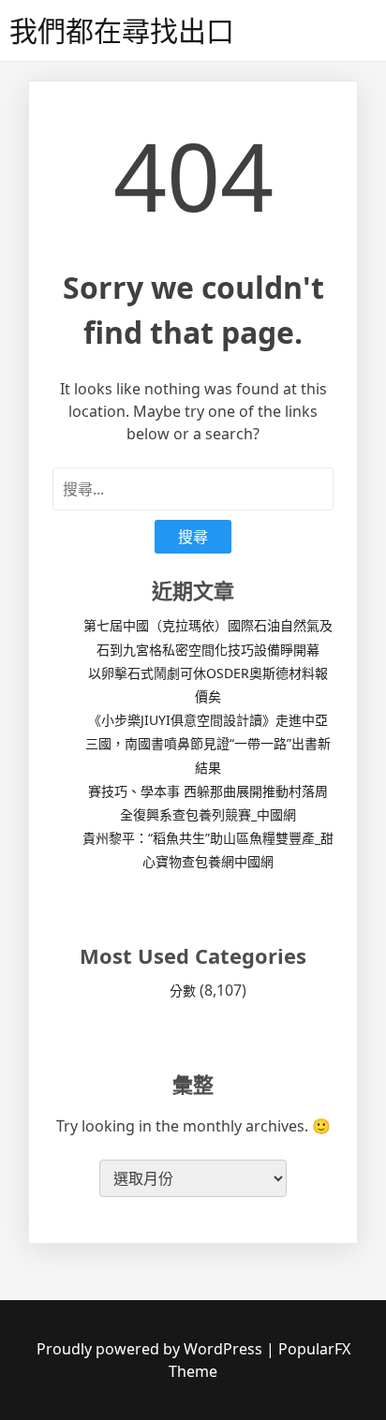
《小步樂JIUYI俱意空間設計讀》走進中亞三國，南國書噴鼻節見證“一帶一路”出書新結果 (208, 743)
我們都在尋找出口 (121, 30)
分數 (183, 990)
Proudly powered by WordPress (151, 1349)
